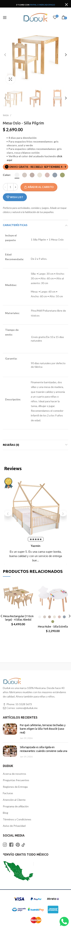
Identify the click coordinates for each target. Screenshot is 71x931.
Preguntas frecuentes (16, 780)
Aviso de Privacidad (14, 825)
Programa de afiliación (16, 806)
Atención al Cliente (14, 799)
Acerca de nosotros (14, 773)
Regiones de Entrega (15, 786)
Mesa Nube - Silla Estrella (53, 626)
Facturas (8, 793)
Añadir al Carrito (41, 186)
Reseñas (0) (11, 444)
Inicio (6, 115)
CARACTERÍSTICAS (15, 225)
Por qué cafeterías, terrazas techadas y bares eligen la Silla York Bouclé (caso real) (43, 729)
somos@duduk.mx (26, 708)
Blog (5, 812)
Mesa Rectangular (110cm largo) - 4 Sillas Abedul (18, 618)
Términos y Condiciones (17, 819)
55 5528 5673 (24, 704)
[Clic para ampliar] (10, 79)
